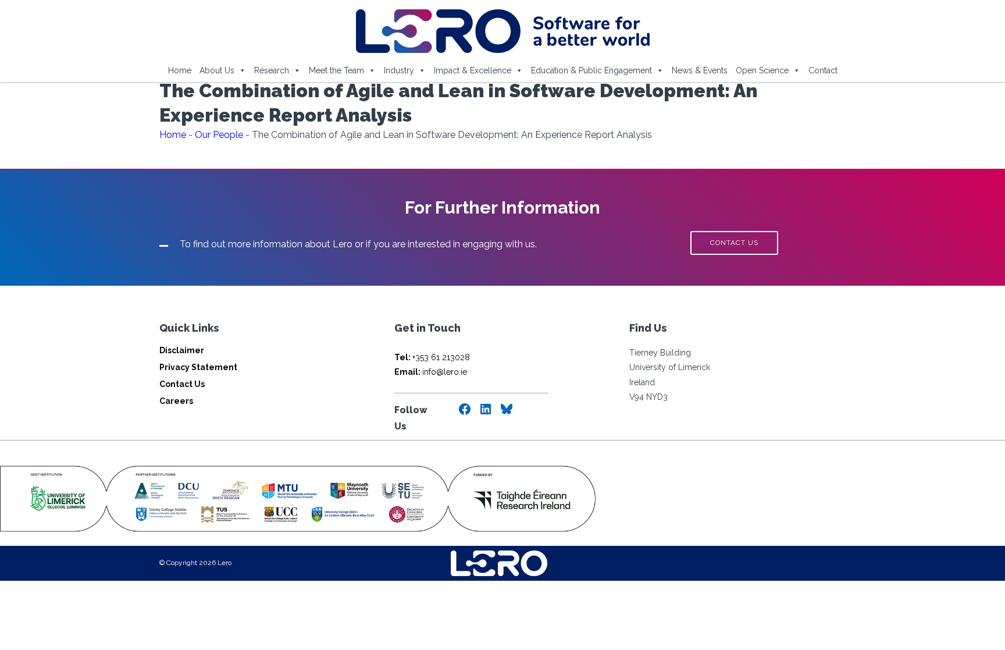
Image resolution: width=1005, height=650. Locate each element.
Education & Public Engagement (591, 70)
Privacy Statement (198, 367)
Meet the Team (336, 70)
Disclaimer (181, 350)
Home (179, 70)
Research (271, 70)
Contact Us (182, 384)
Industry (399, 70)
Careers (176, 401)
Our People (219, 134)
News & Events (700, 70)
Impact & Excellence (472, 70)
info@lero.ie (430, 371)
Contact (823, 70)
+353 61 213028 (432, 357)
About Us (216, 70)
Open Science (762, 70)
